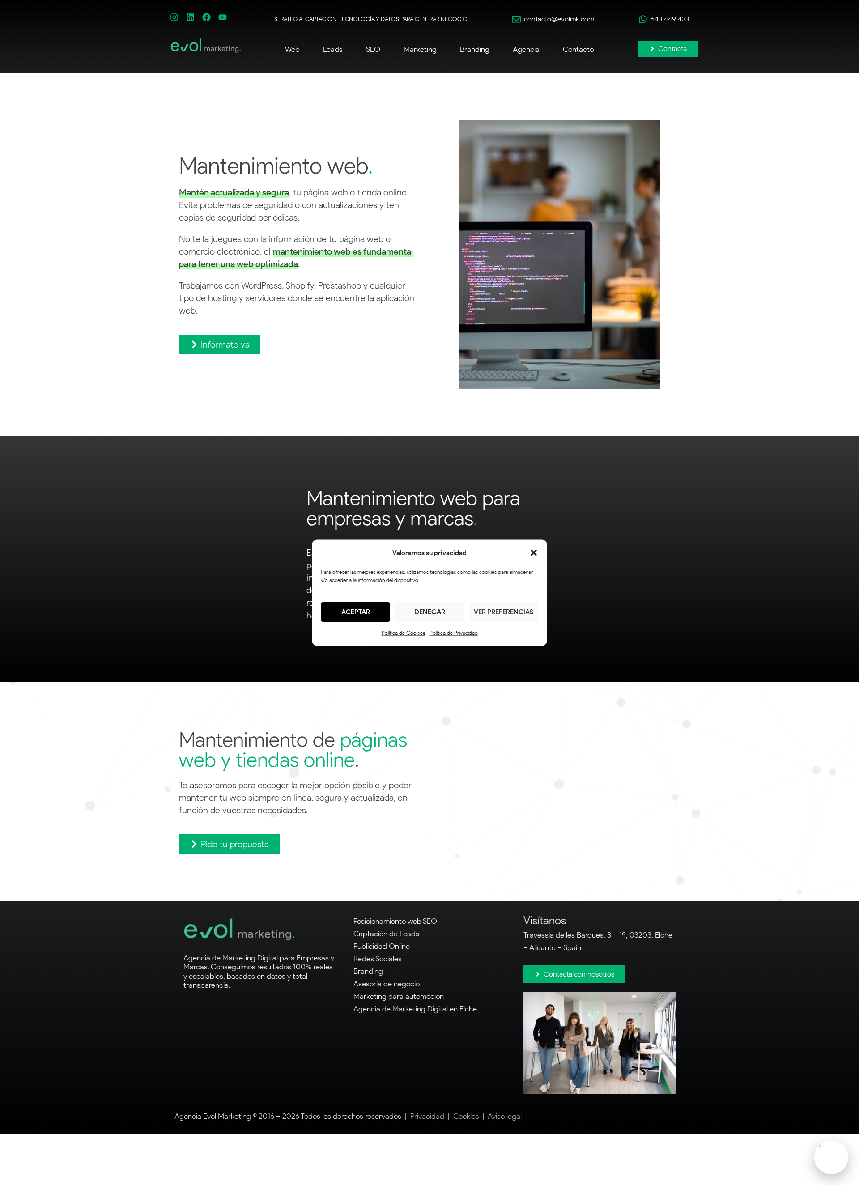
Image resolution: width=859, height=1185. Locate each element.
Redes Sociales (377, 958)
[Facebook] (206, 17)
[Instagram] (174, 17)
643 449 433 (670, 19)
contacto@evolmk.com (559, 19)
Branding (368, 971)
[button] (533, 552)
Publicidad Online (381, 946)
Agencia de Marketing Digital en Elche (415, 1008)
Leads (333, 49)
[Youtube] (222, 17)
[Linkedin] (190, 17)
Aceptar (355, 612)
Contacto (578, 49)
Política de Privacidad (454, 632)
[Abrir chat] (831, 1157)
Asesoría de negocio (386, 983)
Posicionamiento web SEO (395, 921)
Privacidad (427, 1116)
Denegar (429, 612)
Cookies (466, 1116)
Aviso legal (505, 1116)
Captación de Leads (386, 933)
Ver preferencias (503, 612)
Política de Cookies (403, 632)
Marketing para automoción (398, 996)
